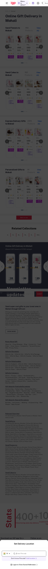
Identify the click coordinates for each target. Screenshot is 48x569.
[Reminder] (33, 3)
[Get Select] (29, 3)
